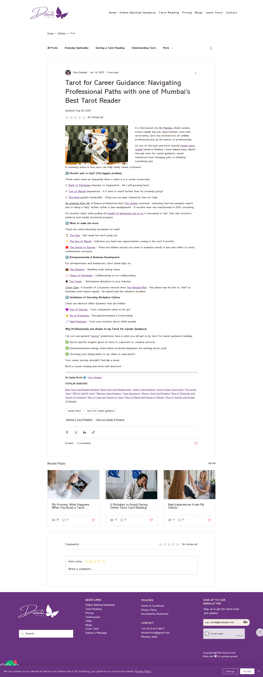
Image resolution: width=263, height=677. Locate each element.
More (166, 48)
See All (212, 463)
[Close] (259, 671)
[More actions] (195, 73)
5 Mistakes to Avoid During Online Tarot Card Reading (128, 506)
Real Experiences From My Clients (186, 506)
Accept (247, 671)
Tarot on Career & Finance (110, 420)
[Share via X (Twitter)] (75, 432)
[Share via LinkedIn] (84, 432)
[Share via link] (93, 432)
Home (50, 33)
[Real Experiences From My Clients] (189, 484)
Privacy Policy (143, 671)
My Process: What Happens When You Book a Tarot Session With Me (70, 506)
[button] (211, 48)
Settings (230, 671)
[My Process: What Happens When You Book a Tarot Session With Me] (73, 484)
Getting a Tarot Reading (110, 48)
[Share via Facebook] (67, 432)
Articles (62, 33)
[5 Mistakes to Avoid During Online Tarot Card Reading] (131, 484)
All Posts (52, 48)
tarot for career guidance (101, 411)
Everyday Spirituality (77, 48)
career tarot (74, 411)
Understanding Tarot (144, 48)
